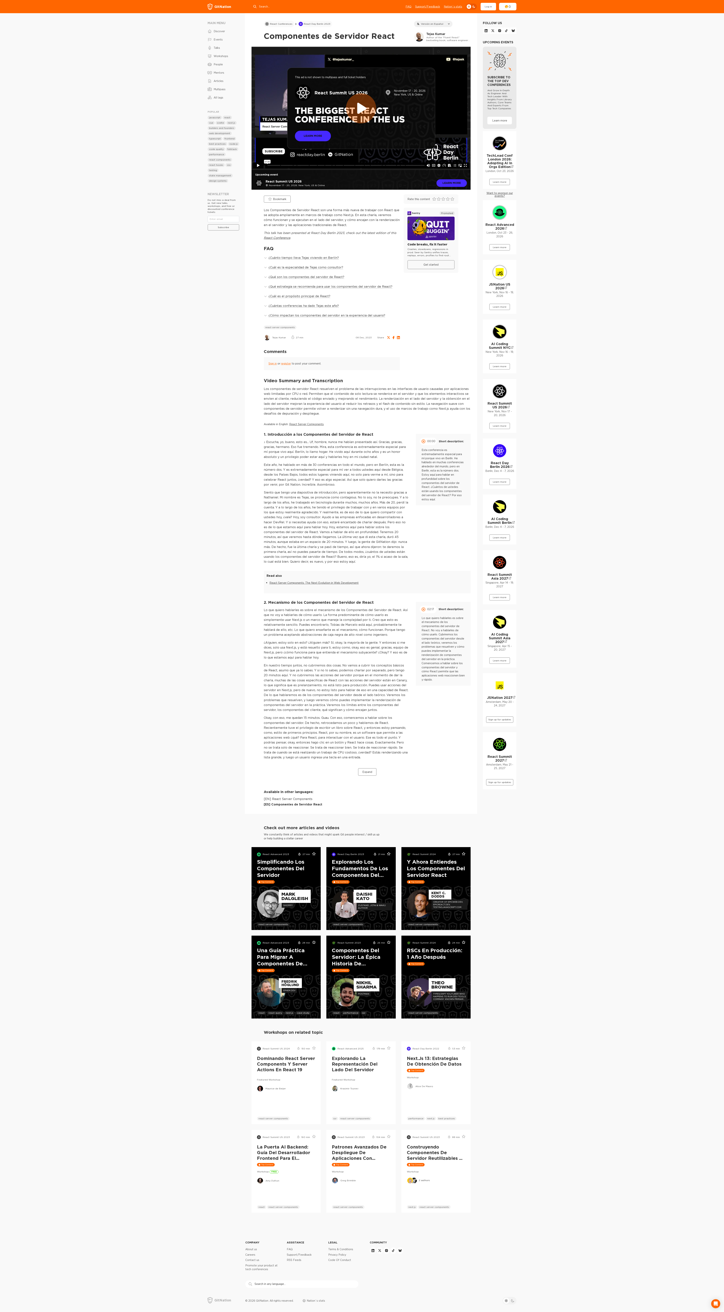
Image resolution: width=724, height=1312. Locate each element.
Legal (332, 1242)
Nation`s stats (453, 6)
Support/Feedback (427, 6)
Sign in (272, 363)
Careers (250, 1254)
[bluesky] (513, 31)
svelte (220, 122)
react (261, 1013)
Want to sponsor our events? (499, 194)
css (229, 165)
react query (275, 1013)
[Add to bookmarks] (312, 854)
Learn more (452, 182)
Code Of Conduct (339, 1260)
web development (219, 133)
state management (220, 175)
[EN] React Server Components (288, 799)
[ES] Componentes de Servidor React (293, 804)
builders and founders (221, 128)
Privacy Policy (337, 1254)
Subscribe (223, 227)
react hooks (216, 165)
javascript (214, 117)
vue (211, 122)
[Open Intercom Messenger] (715, 1303)
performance (350, 1013)
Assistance (295, 1242)
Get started (431, 264)
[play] (361, 108)
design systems (218, 181)
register (286, 363)
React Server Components (306, 424)
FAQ (408, 6)
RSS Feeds (294, 1260)
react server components (280, 327)
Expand (367, 771)
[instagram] (499, 31)
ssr (363, 1013)
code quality (216, 149)
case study (303, 1013)
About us (251, 1249)
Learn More (313, 135)
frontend (230, 138)
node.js (233, 144)
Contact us (252, 1260)
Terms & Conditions (340, 1249)
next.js (289, 1013)
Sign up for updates (499, 719)
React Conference (277, 237)
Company (252, 1242)
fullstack (232, 149)
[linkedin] (486, 31)
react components (220, 159)
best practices (446, 1118)
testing (213, 170)
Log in (488, 6)
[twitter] (493, 31)
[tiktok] (506, 31)
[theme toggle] (471, 7)
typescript (215, 138)
